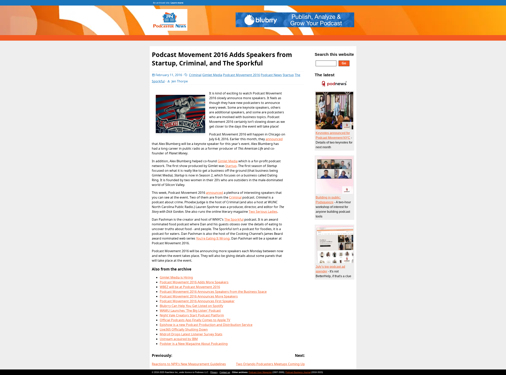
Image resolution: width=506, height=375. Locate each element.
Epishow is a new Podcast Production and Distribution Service (206, 325)
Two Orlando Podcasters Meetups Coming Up (270, 364)
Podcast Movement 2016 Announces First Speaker (197, 301)
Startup (288, 75)
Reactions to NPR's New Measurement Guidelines (189, 364)
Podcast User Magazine (260, 372)
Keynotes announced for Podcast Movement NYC (333, 135)
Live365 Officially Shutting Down (184, 329)
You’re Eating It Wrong (213, 238)
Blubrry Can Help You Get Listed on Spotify (191, 306)
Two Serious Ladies (263, 211)
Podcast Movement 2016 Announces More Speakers (199, 296)
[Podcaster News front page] (171, 29)
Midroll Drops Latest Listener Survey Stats (191, 334)
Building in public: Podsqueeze (328, 200)
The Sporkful (234, 219)
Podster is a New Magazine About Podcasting (194, 343)
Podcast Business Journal (298, 372)
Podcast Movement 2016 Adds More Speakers (194, 282)
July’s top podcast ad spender (330, 269)
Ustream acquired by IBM (179, 339)
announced (274, 139)
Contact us (225, 372)
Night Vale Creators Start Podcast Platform (192, 315)
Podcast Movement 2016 (241, 75)
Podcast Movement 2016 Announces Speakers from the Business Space (213, 291)
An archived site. (168, 2)
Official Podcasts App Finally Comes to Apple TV (195, 320)
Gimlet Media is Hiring (176, 277)
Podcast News (271, 75)
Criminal (195, 75)
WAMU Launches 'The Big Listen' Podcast (190, 310)
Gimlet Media (212, 75)
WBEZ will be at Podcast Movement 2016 (190, 287)
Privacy (214, 372)
